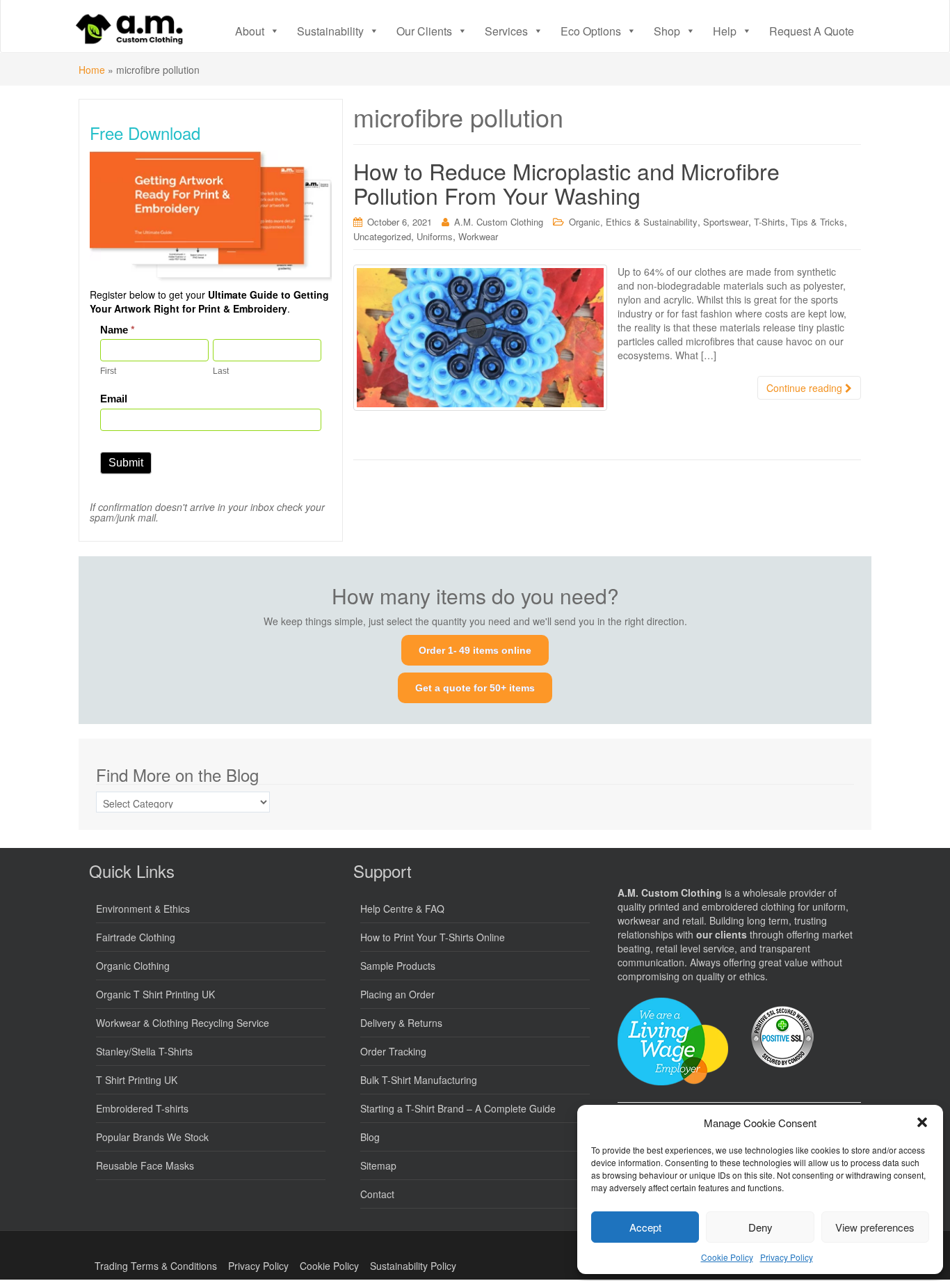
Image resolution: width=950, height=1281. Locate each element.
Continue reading (805, 388)
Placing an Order (397, 994)
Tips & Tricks (817, 221)
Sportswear (725, 221)
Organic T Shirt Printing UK (155, 994)
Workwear (478, 236)
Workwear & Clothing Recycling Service (182, 1023)
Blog (370, 1137)
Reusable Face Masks (145, 1165)
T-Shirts (769, 221)
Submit (125, 463)
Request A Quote (811, 31)
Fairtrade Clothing (135, 937)
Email (113, 398)
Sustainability (330, 31)
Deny (760, 1227)
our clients (721, 934)
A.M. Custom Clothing (498, 221)
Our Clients (424, 31)
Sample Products (397, 966)
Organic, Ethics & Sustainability (633, 221)
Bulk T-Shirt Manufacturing (418, 1080)
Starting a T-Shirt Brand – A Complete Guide (458, 1108)
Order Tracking (393, 1051)
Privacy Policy (786, 1257)
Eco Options (591, 31)
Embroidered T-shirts (142, 1108)
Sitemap (378, 1165)
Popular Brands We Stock (152, 1137)
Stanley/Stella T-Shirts (144, 1051)
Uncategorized (382, 236)
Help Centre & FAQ (402, 908)
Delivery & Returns (401, 1023)
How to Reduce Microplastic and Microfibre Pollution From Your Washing (566, 183)
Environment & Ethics (143, 908)
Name (117, 329)
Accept (645, 1227)
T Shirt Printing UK (136, 1080)
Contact (377, 1194)
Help (724, 31)
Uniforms (435, 236)
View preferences (875, 1227)
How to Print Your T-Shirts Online (432, 937)
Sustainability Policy (413, 1266)
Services (506, 31)
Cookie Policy (727, 1257)
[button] (922, 1122)
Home (92, 70)
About (249, 31)
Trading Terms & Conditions (156, 1266)
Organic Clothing (133, 966)
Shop (667, 31)
